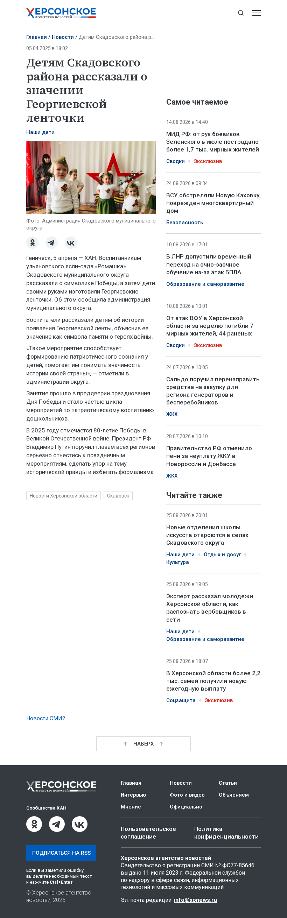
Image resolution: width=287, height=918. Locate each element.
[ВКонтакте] (71, 242)
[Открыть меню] (256, 13)
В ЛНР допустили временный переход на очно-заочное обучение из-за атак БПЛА (208, 264)
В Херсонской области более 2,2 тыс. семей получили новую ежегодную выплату (213, 680)
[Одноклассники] (32, 242)
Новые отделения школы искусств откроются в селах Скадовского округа (207, 535)
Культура (177, 562)
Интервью (133, 795)
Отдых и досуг (222, 554)
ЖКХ (171, 414)
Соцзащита (181, 700)
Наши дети (40, 132)
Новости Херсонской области (63, 496)
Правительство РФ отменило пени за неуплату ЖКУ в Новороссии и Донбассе (209, 456)
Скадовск (118, 496)
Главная (36, 37)
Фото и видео (187, 795)
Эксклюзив (208, 161)
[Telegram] (52, 242)
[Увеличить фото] (91, 177)
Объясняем (234, 795)
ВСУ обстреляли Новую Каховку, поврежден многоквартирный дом (213, 203)
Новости (63, 37)
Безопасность (184, 222)
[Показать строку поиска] (240, 13)
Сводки (175, 161)
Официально (186, 807)
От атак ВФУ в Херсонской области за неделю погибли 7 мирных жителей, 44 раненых (209, 326)
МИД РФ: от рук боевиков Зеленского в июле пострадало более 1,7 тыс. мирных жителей (212, 141)
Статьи (228, 783)
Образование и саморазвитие (205, 284)
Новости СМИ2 (45, 718)
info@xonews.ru (195, 900)
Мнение (131, 807)
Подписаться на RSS (61, 853)
